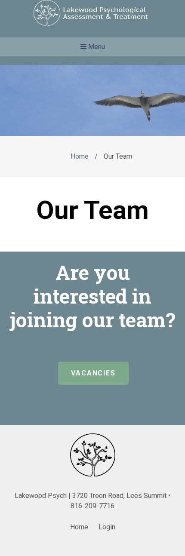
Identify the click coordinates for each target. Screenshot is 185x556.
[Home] (93, 23)
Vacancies (93, 373)
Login (107, 527)
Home (80, 156)
